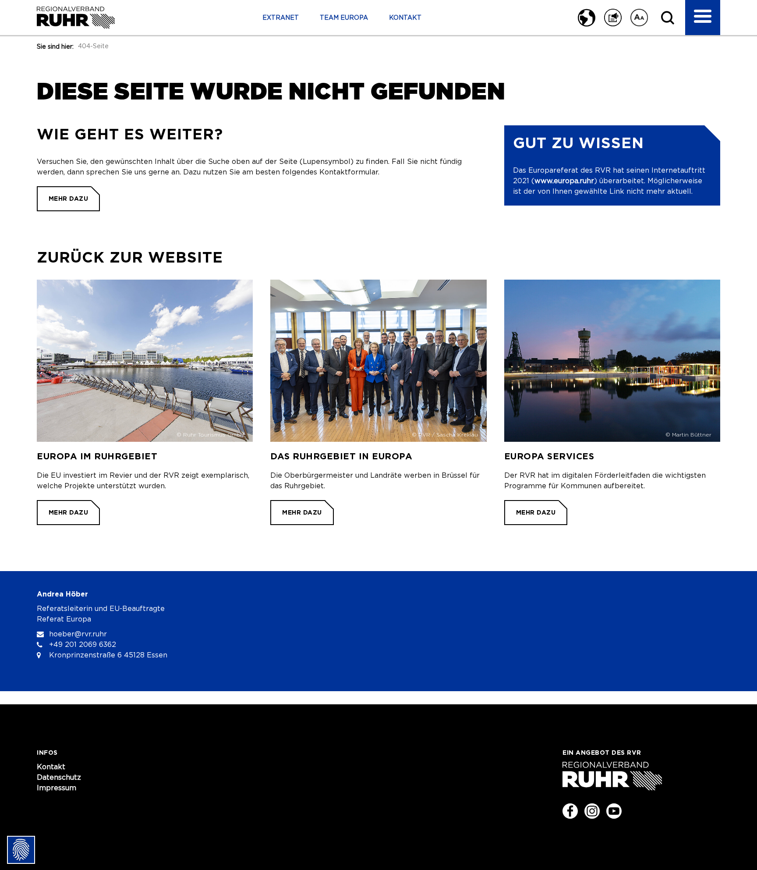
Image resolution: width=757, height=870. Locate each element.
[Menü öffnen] (702, 17)
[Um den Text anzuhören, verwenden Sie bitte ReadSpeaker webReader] (613, 17)
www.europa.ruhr (564, 181)
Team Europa (344, 18)
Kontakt (405, 18)
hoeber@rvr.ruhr (78, 634)
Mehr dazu (68, 198)
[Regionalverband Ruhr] (76, 17)
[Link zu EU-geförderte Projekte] (145, 402)
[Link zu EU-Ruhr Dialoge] (378, 402)
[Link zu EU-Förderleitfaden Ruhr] (612, 402)
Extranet (280, 18)
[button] (583, 17)
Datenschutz (59, 777)
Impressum (56, 788)
